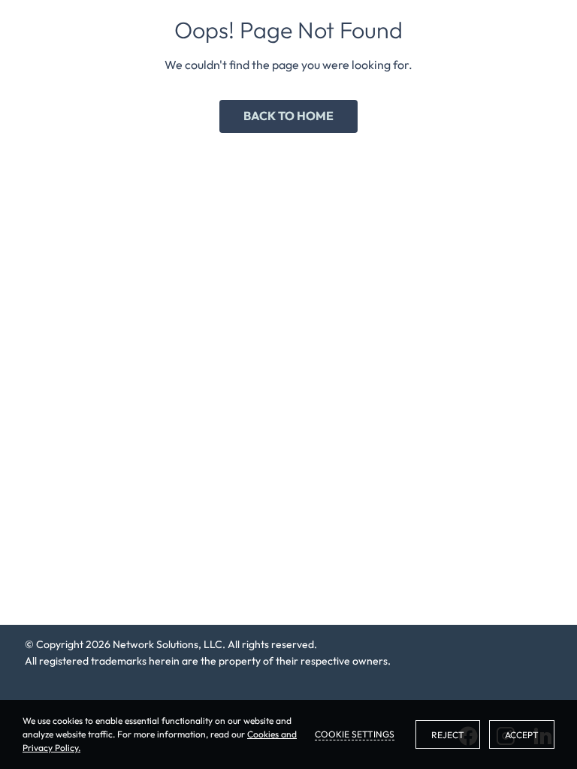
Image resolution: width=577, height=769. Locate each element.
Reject (447, 734)
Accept (522, 734)
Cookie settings (354, 734)
